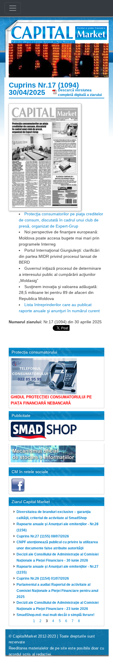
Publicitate (21, 415)
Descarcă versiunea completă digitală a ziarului (80, 91)
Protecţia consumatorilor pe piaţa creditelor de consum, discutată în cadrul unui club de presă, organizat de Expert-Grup (61, 220)
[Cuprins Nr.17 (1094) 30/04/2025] (45, 157)
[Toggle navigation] (13, 8)
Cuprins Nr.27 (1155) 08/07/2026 (43, 536)
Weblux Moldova (44, 662)
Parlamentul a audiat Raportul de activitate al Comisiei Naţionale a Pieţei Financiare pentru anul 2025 (57, 591)
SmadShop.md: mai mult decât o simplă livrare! (55, 615)
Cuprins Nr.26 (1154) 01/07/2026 (43, 578)
